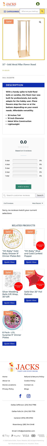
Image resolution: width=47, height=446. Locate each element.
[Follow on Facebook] (16, 392)
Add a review (23, 187)
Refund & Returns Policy (34, 377)
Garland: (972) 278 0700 (23, 418)
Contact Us (28, 385)
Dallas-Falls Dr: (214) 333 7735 (23, 411)
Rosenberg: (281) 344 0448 (23, 424)
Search (40, 195)
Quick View (9, 262)
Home (4, 377)
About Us (6, 381)
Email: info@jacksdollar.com (23, 431)
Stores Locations (9, 385)
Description (14, 85)
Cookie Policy (29, 381)
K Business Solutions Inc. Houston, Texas (24, 443)
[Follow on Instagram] (25, 392)
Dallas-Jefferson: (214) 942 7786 (23, 405)
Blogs (26, 389)
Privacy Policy (8, 389)
